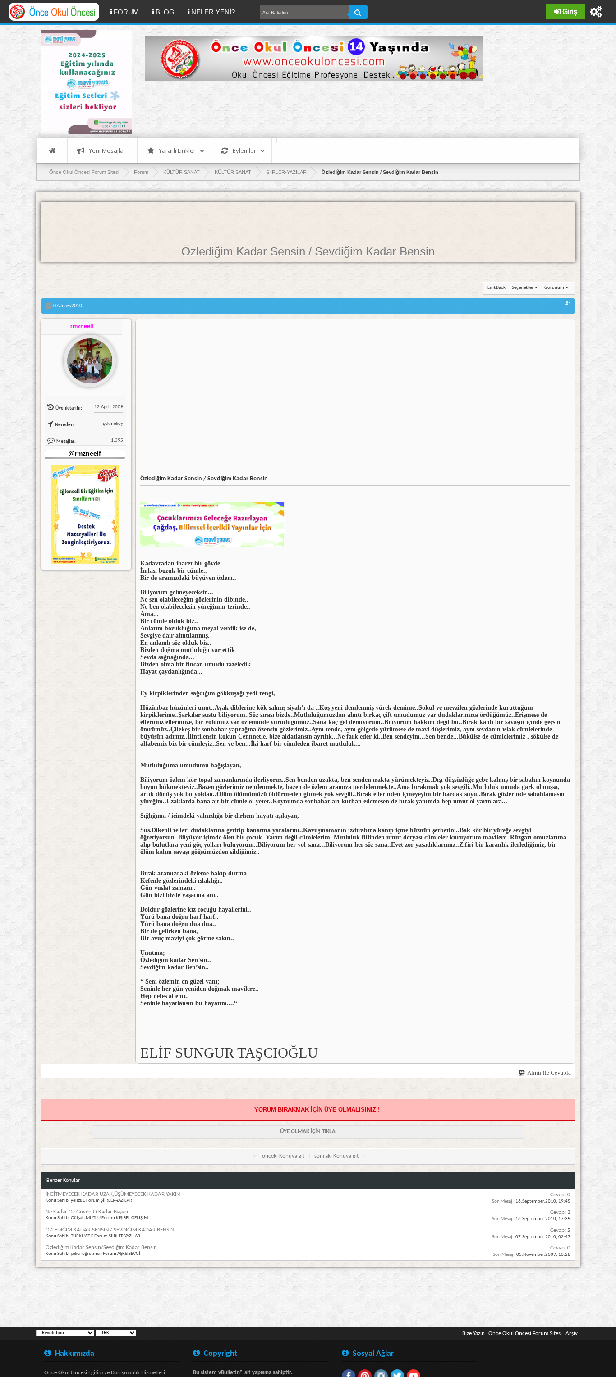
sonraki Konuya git (336, 1156)
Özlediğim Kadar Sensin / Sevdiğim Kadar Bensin (308, 251)
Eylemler (244, 150)
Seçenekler (522, 287)
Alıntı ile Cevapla (549, 1072)
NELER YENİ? (213, 12)
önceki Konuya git (283, 1156)
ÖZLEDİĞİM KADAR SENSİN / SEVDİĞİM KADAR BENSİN (110, 1230)
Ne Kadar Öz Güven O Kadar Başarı (87, 1212)
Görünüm (554, 287)
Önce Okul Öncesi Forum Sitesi (525, 1333)
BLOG (165, 12)
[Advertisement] (309, 108)
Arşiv (571, 1333)
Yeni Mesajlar (107, 150)
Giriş (569, 11)
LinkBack (496, 287)
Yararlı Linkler (177, 150)
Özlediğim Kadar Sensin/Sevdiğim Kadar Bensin (101, 1247)
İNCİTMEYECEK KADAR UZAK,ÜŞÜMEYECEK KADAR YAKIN (113, 1194)
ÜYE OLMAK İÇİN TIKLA (308, 1132)
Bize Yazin (473, 1333)
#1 (568, 304)
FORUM (130, 12)
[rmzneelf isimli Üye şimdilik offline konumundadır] (86, 357)
